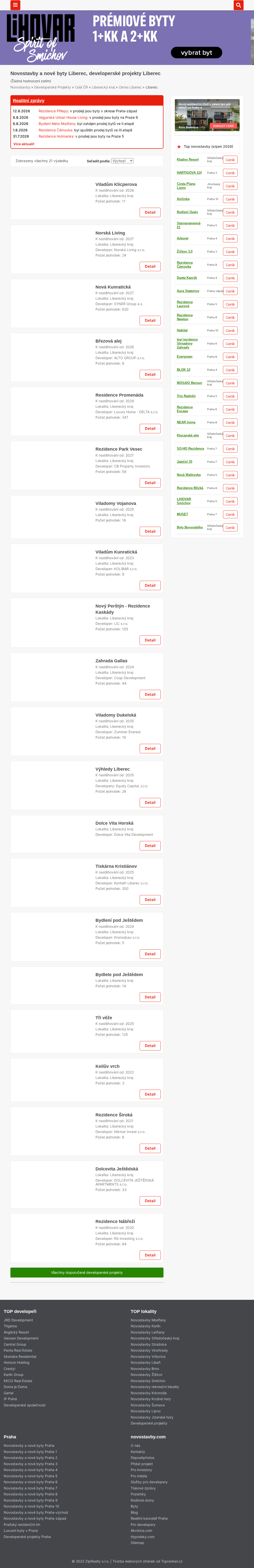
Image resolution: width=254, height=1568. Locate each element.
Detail (150, 212)
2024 (130, 667)
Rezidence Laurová (185, 304)
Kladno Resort (188, 159)
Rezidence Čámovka (185, 264)
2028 (130, 190)
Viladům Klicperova (116, 184)
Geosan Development (21, 1338)
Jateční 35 (184, 462)
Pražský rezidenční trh (22, 1524)
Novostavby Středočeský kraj (155, 1338)
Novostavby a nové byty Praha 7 (30, 1488)
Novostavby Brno (145, 1368)
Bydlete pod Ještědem (119, 974)
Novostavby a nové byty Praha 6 (31, 1482)
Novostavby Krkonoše (149, 1393)
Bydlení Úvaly (187, 212)
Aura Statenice (188, 291)
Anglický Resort (16, 1332)
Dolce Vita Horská (114, 823)
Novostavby (20, 87)
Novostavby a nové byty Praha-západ (35, 1518)
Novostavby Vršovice (148, 1356)
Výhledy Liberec (112, 769)
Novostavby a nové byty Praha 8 (31, 1494)
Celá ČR (81, 87)
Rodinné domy (142, 1500)
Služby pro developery (149, 1482)
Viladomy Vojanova (115, 503)
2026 (130, 347)
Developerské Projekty (52, 87)
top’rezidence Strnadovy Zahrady (187, 343)
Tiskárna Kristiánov (116, 866)
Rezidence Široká (113, 1114)
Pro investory (141, 1470)
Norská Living (110, 233)
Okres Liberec (130, 87)
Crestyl (9, 1368)
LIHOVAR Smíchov (184, 501)
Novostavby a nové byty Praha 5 (31, 1476)
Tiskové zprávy (143, 1488)
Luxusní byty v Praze (21, 1530)
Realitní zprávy (28, 100)
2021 (129, 1121)
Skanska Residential (20, 1356)
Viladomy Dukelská (115, 715)
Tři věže (103, 1017)
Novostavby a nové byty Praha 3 (31, 1464)
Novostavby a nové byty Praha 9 (31, 1500)
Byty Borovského (190, 527)
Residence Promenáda (119, 395)
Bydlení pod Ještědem (119, 920)
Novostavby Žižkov (146, 1374)
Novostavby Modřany (148, 1320)
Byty (134, 1506)
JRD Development (18, 1320)
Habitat (182, 330)
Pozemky (138, 1494)
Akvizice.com (141, 1530)
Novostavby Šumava (148, 1405)
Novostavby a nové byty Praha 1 (30, 1452)
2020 (130, 1227)
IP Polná (10, 1399)
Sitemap (137, 1542)
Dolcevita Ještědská (116, 1168)
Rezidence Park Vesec (118, 449)
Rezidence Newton (185, 317)
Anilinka (183, 199)
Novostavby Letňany (148, 1332)
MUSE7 (182, 514)
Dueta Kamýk (187, 278)
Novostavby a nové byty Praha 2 (30, 1457)
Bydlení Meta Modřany (57, 123)
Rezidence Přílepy (53, 111)
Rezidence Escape (185, 409)
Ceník (230, 160)
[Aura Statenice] (207, 102)
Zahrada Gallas (111, 660)
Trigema (10, 1326)
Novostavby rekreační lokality (155, 1387)
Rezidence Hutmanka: (56, 136)
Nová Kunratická (113, 287)
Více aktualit (23, 144)
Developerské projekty (149, 1423)
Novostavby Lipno (145, 1411)
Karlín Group (14, 1374)
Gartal (8, 1393)
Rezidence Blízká (190, 488)
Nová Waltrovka (189, 475)
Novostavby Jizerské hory (152, 1417)
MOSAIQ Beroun (189, 383)
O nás (135, 1445)
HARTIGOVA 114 (189, 172)
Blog (134, 1512)
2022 (130, 1072)
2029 (130, 401)
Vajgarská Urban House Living (63, 117)
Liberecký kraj (103, 87)
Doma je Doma (15, 1387)
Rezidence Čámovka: (56, 130)
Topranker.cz (172, 1561)
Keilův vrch (107, 1066)
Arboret (182, 238)
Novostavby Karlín (145, 1326)
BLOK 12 (183, 370)
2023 (130, 558)
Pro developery (143, 1524)
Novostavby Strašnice (149, 1344)
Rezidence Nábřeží (115, 1221)
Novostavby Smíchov (148, 1381)
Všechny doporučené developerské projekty (87, 1272)
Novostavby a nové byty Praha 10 (31, 1506)
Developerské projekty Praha (27, 1537)
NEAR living (186, 422)
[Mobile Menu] (15, 5)
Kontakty (138, 1452)
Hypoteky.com (143, 1537)
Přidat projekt (142, 1464)
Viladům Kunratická (116, 552)
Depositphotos (142, 1457)
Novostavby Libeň (145, 1362)
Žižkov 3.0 (184, 251)
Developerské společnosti (24, 1405)
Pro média (139, 1476)
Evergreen (184, 356)
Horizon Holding (17, 1362)
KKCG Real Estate (18, 1381)
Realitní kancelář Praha (149, 1518)
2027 (130, 239)
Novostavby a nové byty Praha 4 (31, 1470)
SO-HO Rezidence (190, 448)
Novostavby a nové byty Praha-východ (36, 1512)
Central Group (15, 1344)
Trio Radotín (186, 396)
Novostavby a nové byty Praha (29, 1445)
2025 (130, 509)
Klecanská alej (188, 435)
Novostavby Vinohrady (149, 1350)
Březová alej (108, 341)
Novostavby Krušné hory (151, 1399)
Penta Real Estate (18, 1350)
